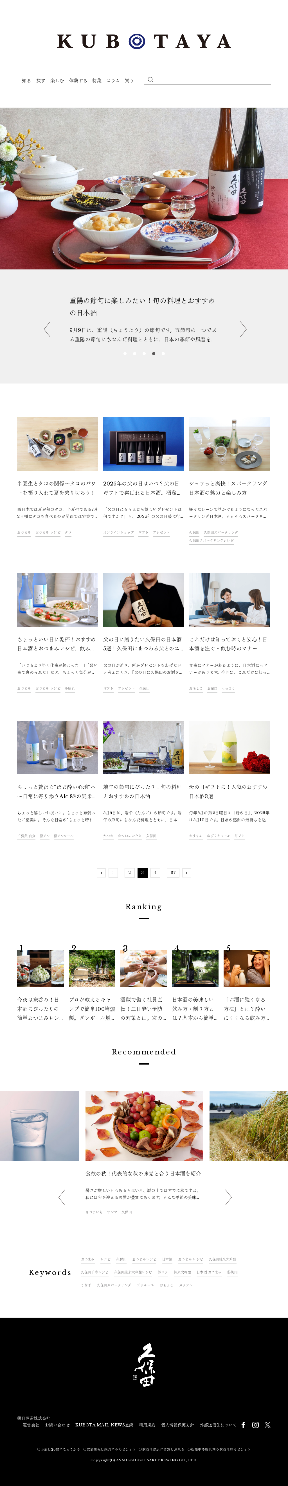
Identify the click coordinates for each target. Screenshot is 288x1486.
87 (173, 872)
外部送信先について (218, 1425)
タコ (68, 532)
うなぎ (86, 1285)
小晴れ (70, 688)
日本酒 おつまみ (209, 1272)
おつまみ (24, 532)
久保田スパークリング (221, 532)
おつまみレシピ (144, 1259)
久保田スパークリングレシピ (211, 541)
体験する (78, 80)
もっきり (228, 688)
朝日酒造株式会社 (33, 1418)
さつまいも (94, 1212)
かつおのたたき (130, 836)
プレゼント (161, 532)
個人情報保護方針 (177, 1425)
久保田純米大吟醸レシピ (133, 1272)
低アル (45, 836)
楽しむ (57, 80)
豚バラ (163, 1272)
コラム (113, 80)
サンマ (112, 1212)
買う (129, 80)
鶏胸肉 (232, 1272)
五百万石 (216, 1221)
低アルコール (64, 836)
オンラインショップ (118, 532)
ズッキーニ (145, 1285)
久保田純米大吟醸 (222, 1259)
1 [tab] (125, 354)
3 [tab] (144, 354)
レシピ (105, 1259)
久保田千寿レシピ (94, 1272)
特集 (97, 80)
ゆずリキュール (218, 836)
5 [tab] (163, 354)
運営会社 (31, 1425)
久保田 (194, 532)
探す (41, 80)
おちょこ (196, 688)
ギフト (143, 532)
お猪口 (212, 688)
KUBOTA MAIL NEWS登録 (104, 1425)
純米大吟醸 (182, 1272)
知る (26, 80)
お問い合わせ (57, 1425)
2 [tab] (134, 354)
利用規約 (147, 1425)
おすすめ (195, 836)
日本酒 (233, 1221)
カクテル (186, 1285)
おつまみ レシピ (47, 532)
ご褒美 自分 (26, 836)
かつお (108, 836)
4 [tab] (153, 354)
